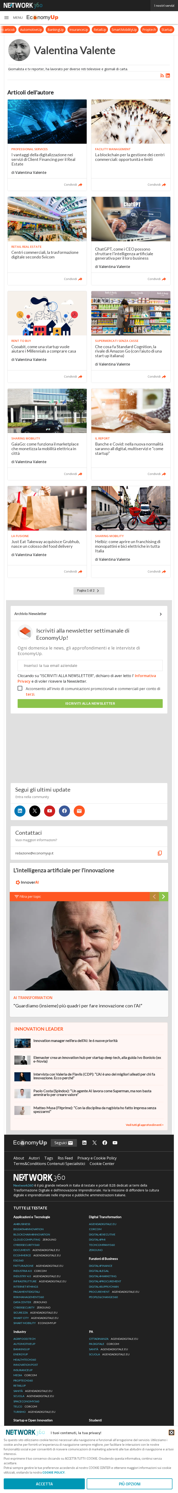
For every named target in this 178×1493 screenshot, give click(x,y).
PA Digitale (104, 1344)
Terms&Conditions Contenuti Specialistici (49, 1163)
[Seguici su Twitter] (34, 811)
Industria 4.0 (30, 1271)
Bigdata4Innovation (28, 1229)
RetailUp (100, 29)
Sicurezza (35, 1312)
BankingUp (56, 29)
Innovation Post (25, 1364)
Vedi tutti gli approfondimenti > (145, 1125)
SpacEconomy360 (26, 1401)
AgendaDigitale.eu (102, 1224)
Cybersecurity (32, 1307)
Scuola (33, 1396)
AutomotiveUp (31, 29)
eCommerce (37, 1255)
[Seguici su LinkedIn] (19, 811)
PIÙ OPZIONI (129, 1484)
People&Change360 (103, 1297)
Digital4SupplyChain (104, 1286)
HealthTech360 (24, 1359)
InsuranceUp (78, 29)
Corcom (95, 1229)
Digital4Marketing (103, 1276)
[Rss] (162, 75)
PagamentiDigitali (26, 1291)
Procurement (114, 1291)
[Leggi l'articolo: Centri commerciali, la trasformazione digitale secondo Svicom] (47, 241)
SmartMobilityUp (124, 29)
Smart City (35, 1318)
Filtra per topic (30, 896)
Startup (167, 29)
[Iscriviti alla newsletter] (79, 811)
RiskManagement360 (28, 1297)
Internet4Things (25, 1286)
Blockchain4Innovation (31, 1234)
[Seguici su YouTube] (49, 811)
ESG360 (18, 1260)
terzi (30, 694)
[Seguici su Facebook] (64, 811)
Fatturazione (38, 1265)
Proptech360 (23, 1380)
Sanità (32, 1391)
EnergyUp (20, 1354)
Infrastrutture (39, 1281)
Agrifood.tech (24, 1338)
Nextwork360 (23, 1185)
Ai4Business (21, 1224)
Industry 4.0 (36, 1276)
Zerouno (96, 1250)
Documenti (36, 1250)
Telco (25, 1406)
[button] (13, 17)
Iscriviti (90, 703)
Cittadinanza (113, 1338)
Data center (30, 1302)
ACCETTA (44, 1484)
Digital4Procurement (105, 1281)
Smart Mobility (34, 1323)
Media (25, 1375)
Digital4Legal (99, 1271)
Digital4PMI (97, 1239)
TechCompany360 (102, 1245)
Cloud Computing (34, 1239)
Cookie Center (102, 1163)
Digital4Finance (100, 1265)
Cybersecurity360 (26, 1245)
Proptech (149, 29)
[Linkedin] (168, 75)
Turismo (34, 1411)
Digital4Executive (102, 1234)
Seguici (61, 1142)
